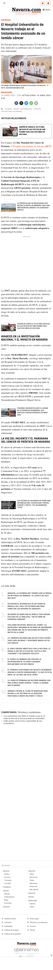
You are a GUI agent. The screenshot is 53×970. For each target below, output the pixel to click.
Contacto (7, 922)
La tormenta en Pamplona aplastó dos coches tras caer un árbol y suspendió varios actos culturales (29, 640)
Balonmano (33, 883)
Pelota (32, 880)
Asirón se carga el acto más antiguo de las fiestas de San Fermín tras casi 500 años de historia (32, 130)
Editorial (7, 894)
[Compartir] (16, 103)
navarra (8, 109)
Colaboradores (9, 897)
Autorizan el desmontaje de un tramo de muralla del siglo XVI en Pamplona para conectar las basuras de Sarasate (26, 606)
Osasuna (6, 907)
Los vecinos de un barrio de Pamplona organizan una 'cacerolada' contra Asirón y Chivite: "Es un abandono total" (34, 504)
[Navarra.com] (26, 10)
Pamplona (7, 887)
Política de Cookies (11, 930)
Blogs (6, 900)
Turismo (33, 926)
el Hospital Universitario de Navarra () (31, 146)
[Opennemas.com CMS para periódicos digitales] (26, 952)
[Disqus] (26, 760)
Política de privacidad (12, 934)
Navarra (6, 871)
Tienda (32, 930)
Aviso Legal (34, 919)
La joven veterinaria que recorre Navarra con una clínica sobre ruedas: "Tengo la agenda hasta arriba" (29, 683)
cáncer (16, 109)
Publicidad (8, 926)
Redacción (6, 92)
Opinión (6, 891)
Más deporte (34, 889)
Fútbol (32, 874)
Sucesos (7, 877)
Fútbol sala (33, 886)
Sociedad (7, 883)
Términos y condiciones (29, 712)
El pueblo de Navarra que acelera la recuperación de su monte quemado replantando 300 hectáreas (24, 661)
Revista (31, 897)
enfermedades (26, 109)
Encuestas (8, 903)
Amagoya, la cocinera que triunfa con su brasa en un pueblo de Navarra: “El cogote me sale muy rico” (29, 595)
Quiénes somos (10, 919)
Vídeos (32, 907)
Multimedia (32, 901)
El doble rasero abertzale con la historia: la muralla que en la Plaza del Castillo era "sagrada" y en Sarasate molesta (29, 651)
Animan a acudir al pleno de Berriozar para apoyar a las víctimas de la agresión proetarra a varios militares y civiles (28, 693)
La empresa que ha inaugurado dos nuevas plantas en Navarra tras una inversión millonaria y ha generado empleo (33, 206)
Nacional (31, 893)
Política (6, 874)
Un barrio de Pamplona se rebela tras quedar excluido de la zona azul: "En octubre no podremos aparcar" (29, 617)
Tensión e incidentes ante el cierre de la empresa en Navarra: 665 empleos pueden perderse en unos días (32, 411)
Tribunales (8, 880)
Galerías (32, 904)
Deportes (31, 871)
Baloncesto (33, 877)
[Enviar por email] (36, 103)
